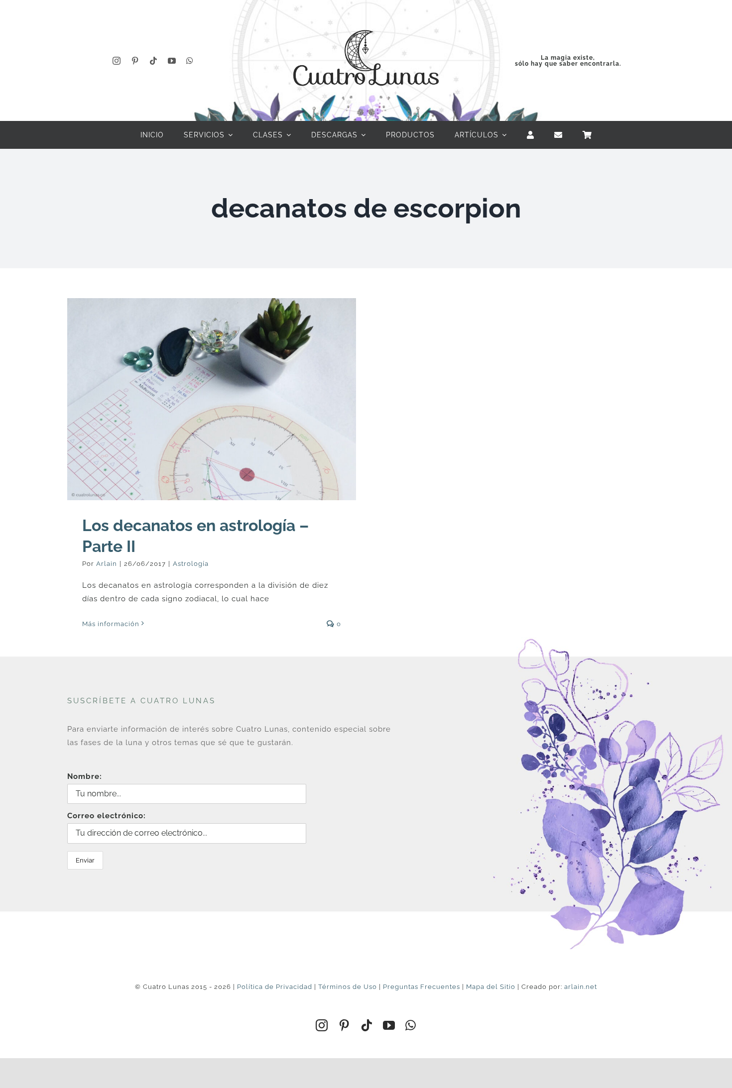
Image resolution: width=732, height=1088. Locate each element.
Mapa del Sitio (490, 986)
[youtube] (172, 61)
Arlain (106, 563)
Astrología (191, 563)
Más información (110, 624)
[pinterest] (135, 61)
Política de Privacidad (274, 986)
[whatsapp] (190, 61)
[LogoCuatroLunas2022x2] (366, 20)
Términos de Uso (347, 986)
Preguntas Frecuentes (421, 986)
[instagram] (117, 61)
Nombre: (84, 776)
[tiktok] (153, 61)
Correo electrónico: (106, 815)
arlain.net (580, 986)
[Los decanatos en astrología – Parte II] (211, 399)
